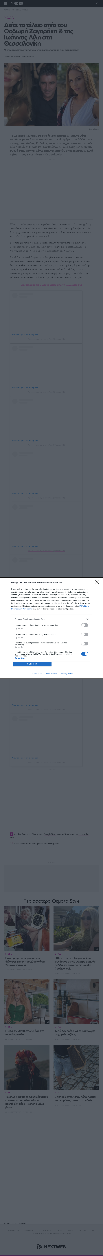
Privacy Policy (67, 673)
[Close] (97, 582)
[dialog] (51, 628)
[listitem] (51, 619)
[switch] (84, 625)
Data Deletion (36, 673)
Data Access (51, 673)
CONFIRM (32, 664)
